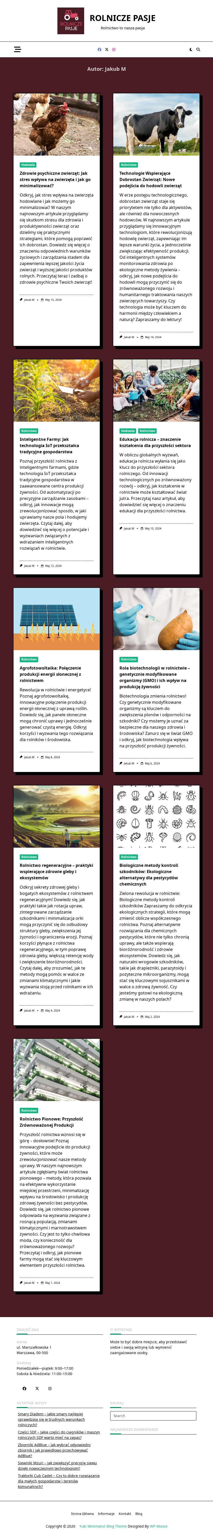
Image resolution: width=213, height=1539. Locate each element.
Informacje (106, 1514)
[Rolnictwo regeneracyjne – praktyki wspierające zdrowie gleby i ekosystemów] (57, 816)
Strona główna (82, 1514)
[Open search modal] (198, 49)
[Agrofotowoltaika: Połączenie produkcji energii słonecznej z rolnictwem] (57, 619)
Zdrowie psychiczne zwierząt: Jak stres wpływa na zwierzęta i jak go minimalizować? (55, 179)
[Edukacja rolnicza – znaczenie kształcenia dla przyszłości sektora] (156, 390)
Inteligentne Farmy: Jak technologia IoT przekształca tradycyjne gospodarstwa (49, 445)
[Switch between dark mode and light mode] (191, 49)
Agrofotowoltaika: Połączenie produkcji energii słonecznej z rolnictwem (50, 674)
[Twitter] (107, 49)
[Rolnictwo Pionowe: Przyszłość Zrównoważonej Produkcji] (57, 1070)
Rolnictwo (128, 165)
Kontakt (125, 1514)
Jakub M (29, 300)
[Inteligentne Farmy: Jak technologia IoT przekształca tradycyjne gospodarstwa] (57, 390)
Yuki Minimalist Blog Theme (103, 1526)
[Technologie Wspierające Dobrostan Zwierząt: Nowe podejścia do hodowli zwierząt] (156, 124)
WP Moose (159, 1526)
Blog (138, 1514)
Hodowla (28, 165)
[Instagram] (113, 49)
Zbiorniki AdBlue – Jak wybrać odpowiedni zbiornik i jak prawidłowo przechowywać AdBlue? (54, 1450)
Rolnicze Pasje (123, 17)
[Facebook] (99, 49)
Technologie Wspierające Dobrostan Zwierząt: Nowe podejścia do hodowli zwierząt (150, 179)
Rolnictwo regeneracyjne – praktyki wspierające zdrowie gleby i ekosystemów (56, 871)
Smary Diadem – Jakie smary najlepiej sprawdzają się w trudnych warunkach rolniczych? (51, 1419)
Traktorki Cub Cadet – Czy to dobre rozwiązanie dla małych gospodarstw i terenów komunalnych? (59, 1481)
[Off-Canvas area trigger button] (17, 49)
